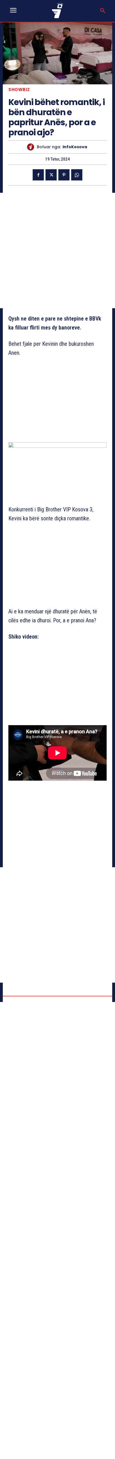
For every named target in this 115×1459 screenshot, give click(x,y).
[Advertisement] (57, 250)
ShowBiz (19, 89)
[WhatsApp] (76, 174)
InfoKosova (75, 147)
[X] (51, 174)
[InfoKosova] (32, 146)
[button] (102, 11)
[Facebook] (38, 174)
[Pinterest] (64, 174)
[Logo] (57, 10)
